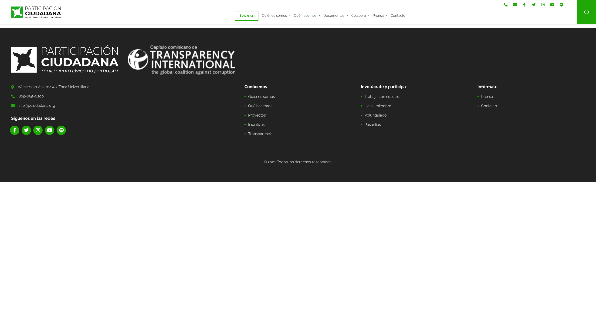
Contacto (398, 15)
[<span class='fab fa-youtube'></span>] (552, 5)
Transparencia (260, 134)
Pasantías (373, 124)
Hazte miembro (378, 106)
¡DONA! (247, 15)
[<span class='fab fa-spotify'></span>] (561, 5)
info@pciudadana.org (37, 105)
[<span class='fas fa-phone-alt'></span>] (505, 5)
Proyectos (257, 115)
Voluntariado (376, 115)
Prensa (378, 15)
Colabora (358, 15)
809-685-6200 (31, 96)
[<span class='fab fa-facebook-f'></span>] (524, 5)
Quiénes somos (274, 15)
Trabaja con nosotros (383, 96)
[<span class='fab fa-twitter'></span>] (533, 5)
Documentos (333, 15)
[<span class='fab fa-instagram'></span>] (543, 5)
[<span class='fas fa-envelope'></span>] (515, 5)
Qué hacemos (305, 15)
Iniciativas (256, 124)
